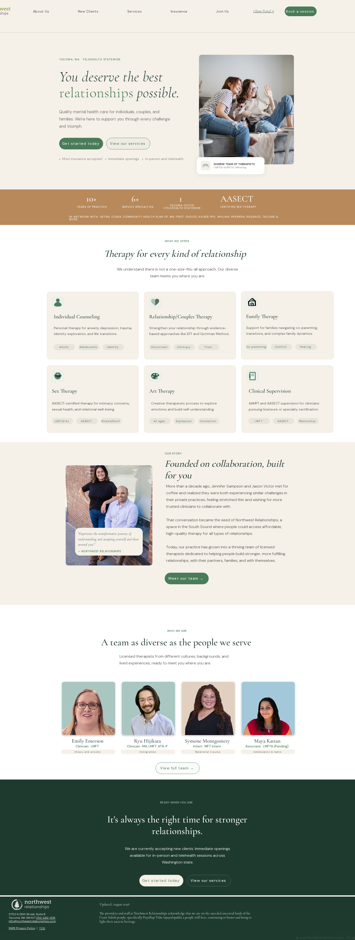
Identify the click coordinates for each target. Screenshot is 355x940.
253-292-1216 (45, 918)
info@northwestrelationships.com (32, 921)
